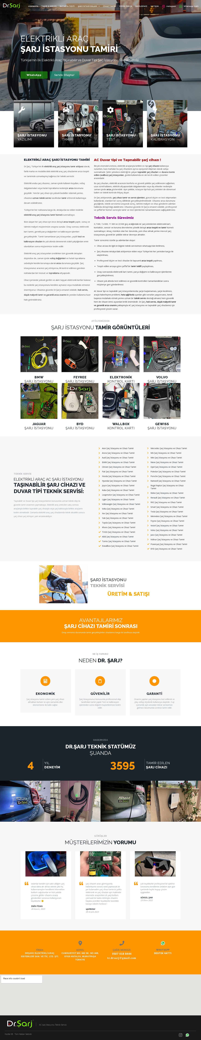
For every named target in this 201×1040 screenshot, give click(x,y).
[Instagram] (181, 1035)
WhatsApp (34, 75)
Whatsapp (163, 950)
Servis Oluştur (64, 75)
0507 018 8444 (122, 953)
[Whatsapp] (163, 943)
